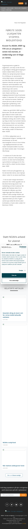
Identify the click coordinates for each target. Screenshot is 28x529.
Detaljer (21, 270)
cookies (24, 523)
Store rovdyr (10, 8)
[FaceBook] (7, 504)
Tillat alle (14, 275)
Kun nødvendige (14, 280)
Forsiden (3, 8)
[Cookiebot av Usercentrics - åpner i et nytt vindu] (19, 247)
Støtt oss (21, 3)
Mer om (14, 475)
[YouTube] (16, 504)
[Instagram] (21, 504)
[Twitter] (11, 504)
